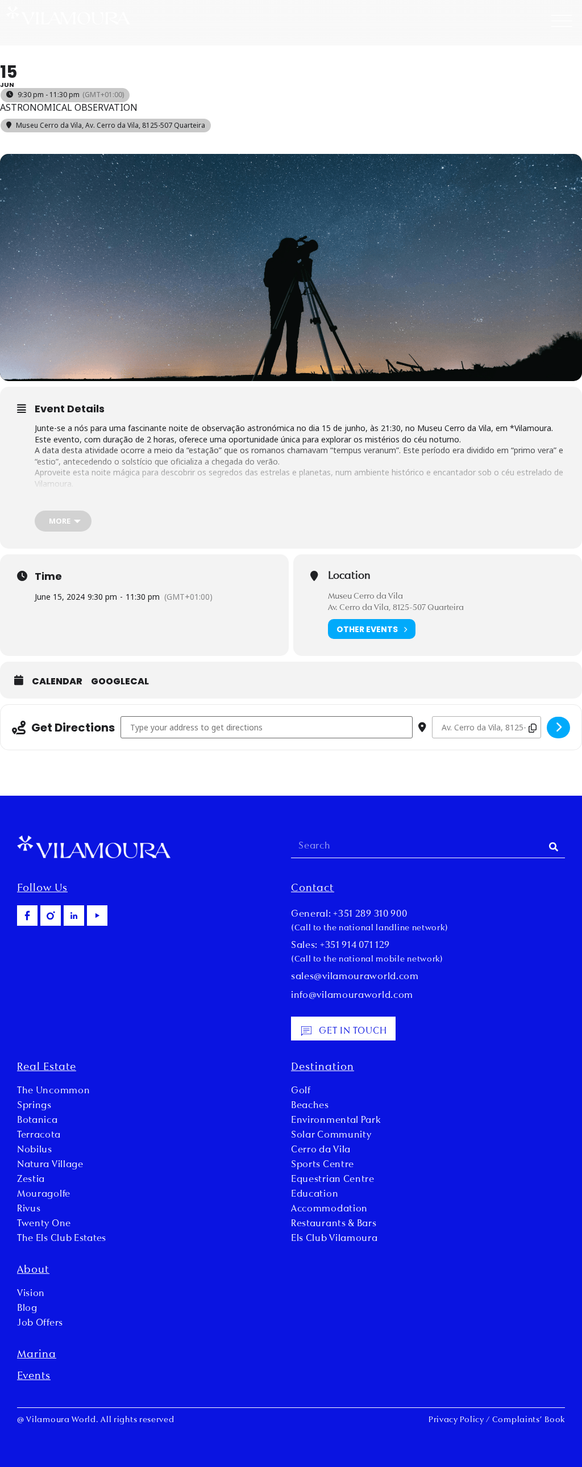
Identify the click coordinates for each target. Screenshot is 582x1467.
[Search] (553, 846)
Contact (312, 889)
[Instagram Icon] (50, 915)
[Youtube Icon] (97, 915)
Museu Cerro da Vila (365, 596)
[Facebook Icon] (27, 915)
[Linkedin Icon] (74, 915)
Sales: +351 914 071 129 (340, 945)
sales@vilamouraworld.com (355, 976)
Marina (36, 1355)
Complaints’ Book (528, 1420)
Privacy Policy (456, 1420)
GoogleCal (120, 681)
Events (34, 1377)
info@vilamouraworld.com (352, 995)
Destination (322, 1068)
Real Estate (46, 1068)
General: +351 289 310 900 (349, 914)
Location (349, 576)
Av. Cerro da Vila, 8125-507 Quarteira (396, 608)
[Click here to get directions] (558, 727)
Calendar (57, 681)
